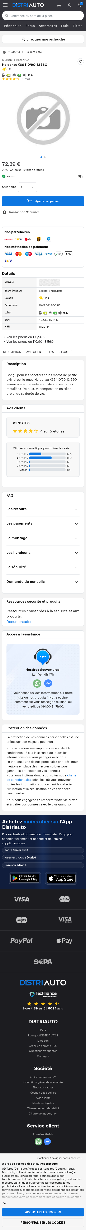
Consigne (43, 1056)
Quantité (9, 187)
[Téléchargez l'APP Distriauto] (24, 878)
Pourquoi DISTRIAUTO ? (43, 1035)
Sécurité (65, 352)
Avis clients (35, 352)
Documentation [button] (19, 621)
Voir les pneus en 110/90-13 (26, 337)
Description (12, 352)
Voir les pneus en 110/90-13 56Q (29, 341)
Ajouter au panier (47, 201)
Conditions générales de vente (43, 1082)
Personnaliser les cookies (43, 1222)
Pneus (30, 25)
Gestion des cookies (43, 1092)
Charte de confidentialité (43, 1108)
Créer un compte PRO (43, 1045)
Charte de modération (43, 1113)
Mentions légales (43, 1103)
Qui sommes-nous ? (43, 1077)
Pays (43, 1030)
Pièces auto (13, 25)
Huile (65, 25)
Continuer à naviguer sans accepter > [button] (59, 1158)
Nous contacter (43, 1087)
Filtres (77, 25)
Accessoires (48, 25)
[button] (60, 5)
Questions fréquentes (43, 1050)
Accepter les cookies (43, 1212)
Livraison (43, 1040)
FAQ (51, 352)
